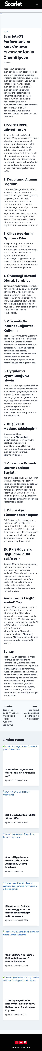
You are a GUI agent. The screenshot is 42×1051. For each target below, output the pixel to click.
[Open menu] (37, 4)
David (8, 63)
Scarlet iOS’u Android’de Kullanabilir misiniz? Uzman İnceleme (19, 958)
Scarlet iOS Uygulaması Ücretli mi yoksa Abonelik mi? (20, 773)
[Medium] (25, 1042)
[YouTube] (21, 1042)
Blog (6, 32)
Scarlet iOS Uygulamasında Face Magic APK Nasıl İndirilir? (31, 712)
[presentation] (21, 755)
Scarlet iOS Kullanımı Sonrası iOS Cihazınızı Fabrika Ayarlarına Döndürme (11, 715)
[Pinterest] (16, 1042)
